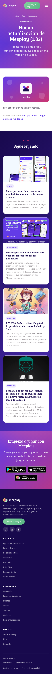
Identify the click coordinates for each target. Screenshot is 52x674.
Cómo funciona (10, 576)
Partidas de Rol (9, 572)
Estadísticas (8, 567)
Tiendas (6, 610)
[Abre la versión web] (26, 478)
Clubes (6, 605)
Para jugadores (29, 115)
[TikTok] (5, 529)
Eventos (6, 600)
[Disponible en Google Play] (16, 469)
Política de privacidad (31, 668)
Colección (7, 557)
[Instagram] (12, 529)
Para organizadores (11, 620)
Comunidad (8, 591)
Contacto (7, 644)
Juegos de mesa (10, 548)
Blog (23, 16)
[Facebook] (18, 529)
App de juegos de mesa (13, 543)
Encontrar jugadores (12, 596)
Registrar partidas (10, 552)
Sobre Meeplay (9, 634)
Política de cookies (11, 668)
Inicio (17, 16)
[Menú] (46, 5)
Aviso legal (7, 662)
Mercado (7, 562)
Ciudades (18, 118)
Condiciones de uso (23, 662)
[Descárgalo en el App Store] (37, 469)
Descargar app (31, 5)
